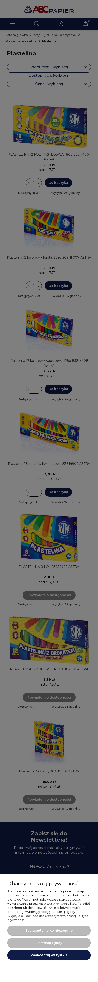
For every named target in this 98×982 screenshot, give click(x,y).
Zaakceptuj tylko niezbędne (49, 931)
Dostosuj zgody (49, 943)
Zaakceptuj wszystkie (49, 955)
